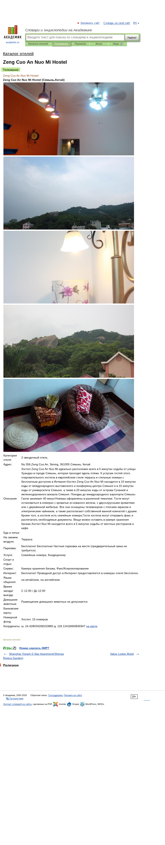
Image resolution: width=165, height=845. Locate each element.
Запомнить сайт (90, 23)
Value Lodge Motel (122, 653)
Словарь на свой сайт (116, 23)
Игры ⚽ (118, 43)
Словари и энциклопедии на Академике (58, 30)
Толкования (61, 43)
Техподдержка (55, 695)
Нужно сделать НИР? (34, 648)
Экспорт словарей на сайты (17, 704)
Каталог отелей (38, 43)
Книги (99, 43)
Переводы (80, 43)
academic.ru (12, 42)
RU (135, 23)
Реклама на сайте (73, 695)
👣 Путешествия (14, 698)
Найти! (132, 37)
